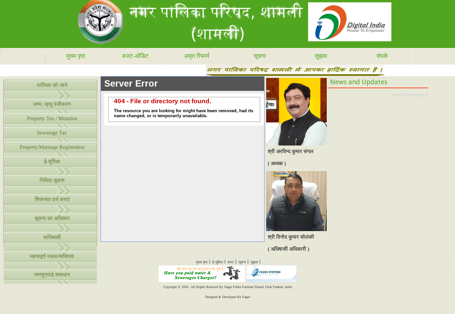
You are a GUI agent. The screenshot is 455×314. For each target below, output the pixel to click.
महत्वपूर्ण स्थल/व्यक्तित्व (52, 256)
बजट (231, 262)
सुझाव (321, 56)
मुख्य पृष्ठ (75, 56)
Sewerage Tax (52, 133)
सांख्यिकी (52, 237)
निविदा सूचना (52, 180)
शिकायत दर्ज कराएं (52, 199)
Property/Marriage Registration (52, 147)
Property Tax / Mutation (52, 118)
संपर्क (382, 56)
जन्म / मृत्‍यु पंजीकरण (52, 104)
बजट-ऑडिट (135, 56)
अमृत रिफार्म (196, 56)
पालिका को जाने (52, 85)
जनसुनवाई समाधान (52, 274)
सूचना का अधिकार (52, 218)
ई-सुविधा (52, 161)
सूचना (259, 56)
